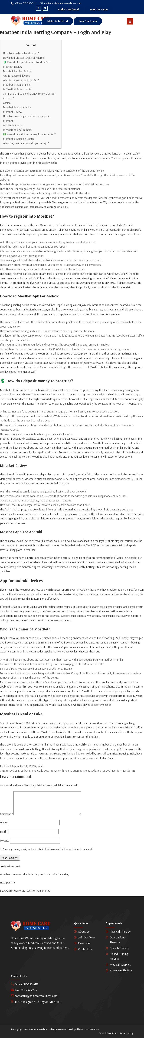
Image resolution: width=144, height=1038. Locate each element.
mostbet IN (128, 770)
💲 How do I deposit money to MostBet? (27, 62)
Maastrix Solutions (90, 1029)
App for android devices (16, 75)
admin (41, 766)
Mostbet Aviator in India (17, 107)
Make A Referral (68, 9)
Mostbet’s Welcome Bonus (18, 138)
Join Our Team (99, 9)
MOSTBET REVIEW (13, 125)
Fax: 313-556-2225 (26, 990)
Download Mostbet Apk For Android (24, 57)
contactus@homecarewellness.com (36, 996)
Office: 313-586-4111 (26, 984)
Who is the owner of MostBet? (21, 80)
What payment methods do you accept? (26, 143)
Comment (6, 814)
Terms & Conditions (108, 1033)
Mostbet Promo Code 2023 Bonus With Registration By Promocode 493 (59, 770)
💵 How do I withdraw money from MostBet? (29, 134)
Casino (7, 102)
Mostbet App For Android (17, 71)
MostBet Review (12, 66)
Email (4, 831)
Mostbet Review (12, 111)
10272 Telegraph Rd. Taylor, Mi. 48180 (38, 1002)
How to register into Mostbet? (21, 53)
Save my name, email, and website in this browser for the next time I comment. (48, 849)
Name (4, 822)
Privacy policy (126, 1033)
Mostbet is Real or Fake (17, 84)
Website (4, 840)
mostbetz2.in (77, 562)
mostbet (115, 770)
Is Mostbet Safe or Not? (17, 89)
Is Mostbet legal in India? (17, 129)
